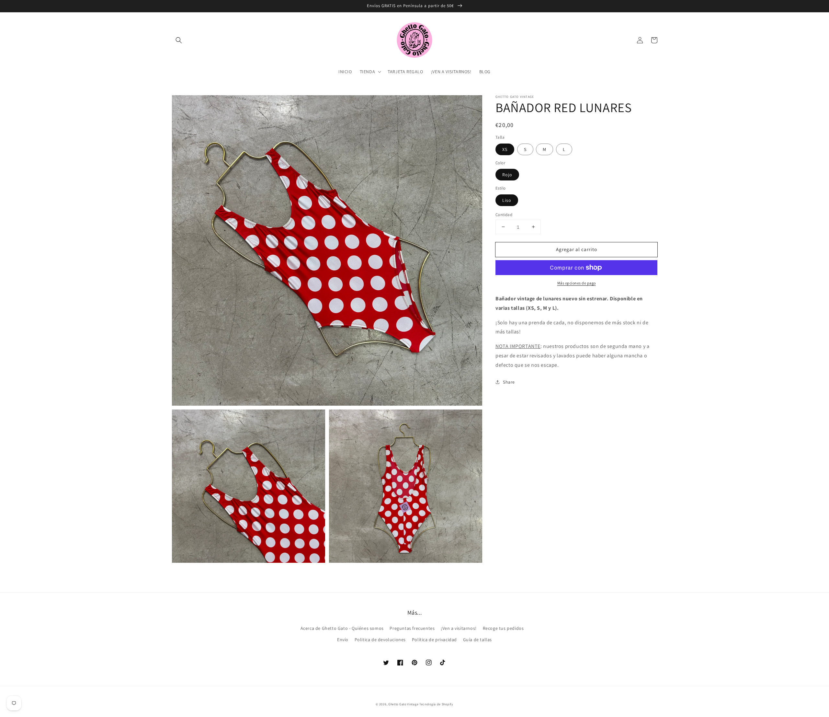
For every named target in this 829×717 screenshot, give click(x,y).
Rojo (507, 175)
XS (504, 149)
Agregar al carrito (576, 249)
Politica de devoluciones (380, 639)
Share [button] (509, 382)
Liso (506, 200)
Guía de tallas (477, 639)
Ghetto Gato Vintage (403, 704)
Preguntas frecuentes (412, 628)
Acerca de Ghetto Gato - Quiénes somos (342, 628)
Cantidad (503, 214)
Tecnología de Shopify (436, 704)
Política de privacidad (434, 639)
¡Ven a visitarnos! (459, 628)
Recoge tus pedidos (503, 628)
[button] (179, 40)
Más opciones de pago (576, 283)
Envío (342, 639)
